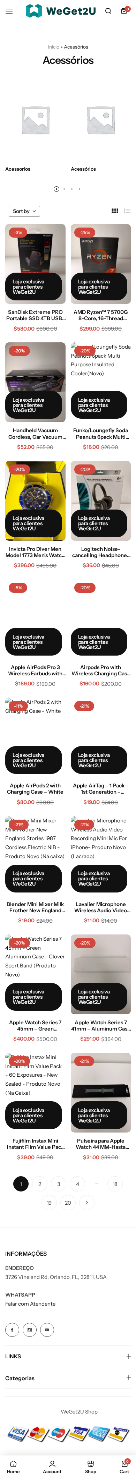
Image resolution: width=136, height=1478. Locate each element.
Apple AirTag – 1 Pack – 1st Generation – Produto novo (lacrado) (100, 789)
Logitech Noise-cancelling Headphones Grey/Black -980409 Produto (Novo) (100, 552)
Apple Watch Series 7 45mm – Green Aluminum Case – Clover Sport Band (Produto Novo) (35, 1025)
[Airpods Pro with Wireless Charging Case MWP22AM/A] (101, 619)
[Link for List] (127, 211)
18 (115, 1184)
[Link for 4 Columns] (115, 211)
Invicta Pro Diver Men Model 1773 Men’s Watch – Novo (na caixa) (35, 552)
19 (49, 1202)
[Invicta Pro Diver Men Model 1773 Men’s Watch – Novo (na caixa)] (35, 501)
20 (68, 1202)
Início (53, 47)
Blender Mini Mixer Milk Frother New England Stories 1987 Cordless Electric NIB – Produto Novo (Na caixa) (35, 907)
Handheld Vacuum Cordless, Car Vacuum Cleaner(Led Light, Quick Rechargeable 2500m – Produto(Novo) (35, 433)
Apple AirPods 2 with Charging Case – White (35, 789)
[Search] (108, 11)
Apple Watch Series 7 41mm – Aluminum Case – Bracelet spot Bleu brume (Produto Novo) (100, 1025)
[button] (56, 189)
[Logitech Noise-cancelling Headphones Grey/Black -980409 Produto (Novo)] (101, 501)
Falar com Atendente (30, 1303)
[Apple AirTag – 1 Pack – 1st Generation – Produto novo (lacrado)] (101, 737)
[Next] (87, 1202)
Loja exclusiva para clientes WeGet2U (28, 286)
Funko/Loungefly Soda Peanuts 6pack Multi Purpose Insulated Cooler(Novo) (100, 433)
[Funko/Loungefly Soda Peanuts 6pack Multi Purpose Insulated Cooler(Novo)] (101, 382)
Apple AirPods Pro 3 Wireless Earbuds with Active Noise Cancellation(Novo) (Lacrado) (35, 670)
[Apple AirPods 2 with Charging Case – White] (35, 737)
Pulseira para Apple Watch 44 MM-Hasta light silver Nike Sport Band (101, 1144)
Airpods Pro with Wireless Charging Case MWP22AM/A (100, 670)
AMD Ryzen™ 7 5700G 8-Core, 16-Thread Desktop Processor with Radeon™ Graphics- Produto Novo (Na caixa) (100, 315)
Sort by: (22, 211)
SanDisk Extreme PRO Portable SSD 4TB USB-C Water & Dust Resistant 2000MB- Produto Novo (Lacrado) (35, 315)
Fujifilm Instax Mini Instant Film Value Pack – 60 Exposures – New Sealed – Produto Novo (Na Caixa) (35, 1144)
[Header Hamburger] (12, 11)
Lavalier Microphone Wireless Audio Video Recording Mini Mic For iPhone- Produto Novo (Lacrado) (101, 907)
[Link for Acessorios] (35, 119)
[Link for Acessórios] (101, 119)
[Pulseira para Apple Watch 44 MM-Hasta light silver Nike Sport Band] (101, 1093)
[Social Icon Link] (12, 1330)
